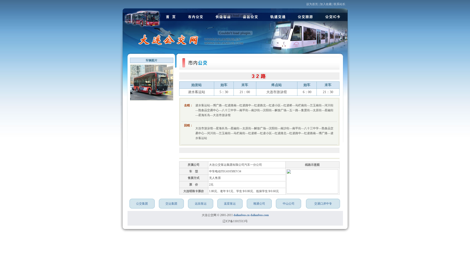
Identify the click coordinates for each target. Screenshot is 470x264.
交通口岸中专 (323, 203)
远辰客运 (201, 203)
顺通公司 (259, 203)
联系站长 (339, 4)
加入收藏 (326, 4)
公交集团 (142, 203)
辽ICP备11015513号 (235, 221)
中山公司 (288, 203)
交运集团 (171, 203)
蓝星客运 (230, 203)
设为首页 (312, 4)
